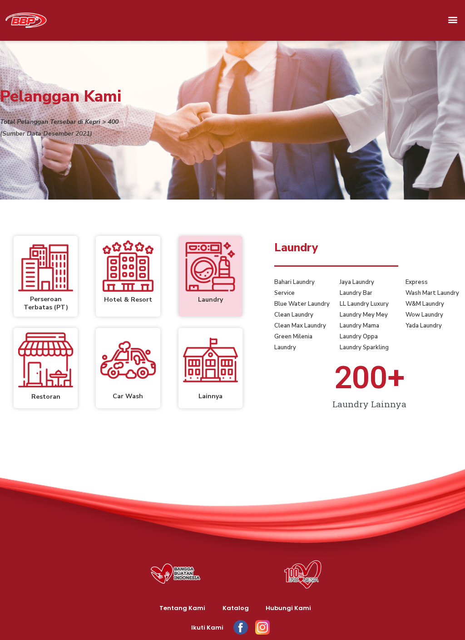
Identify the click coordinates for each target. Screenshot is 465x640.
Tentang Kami (182, 608)
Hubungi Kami (288, 608)
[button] (452, 19)
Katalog (236, 608)
